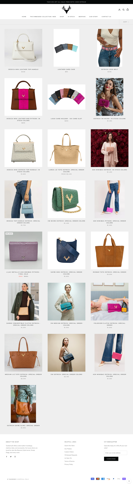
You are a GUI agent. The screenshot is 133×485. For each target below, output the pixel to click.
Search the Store (70, 446)
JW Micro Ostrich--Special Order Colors (66, 221)
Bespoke (82, 16)
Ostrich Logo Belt (109, 69)
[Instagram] (15, 456)
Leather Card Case (66, 69)
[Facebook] (6, 456)
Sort (125, 22)
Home (24, 16)
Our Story (93, 16)
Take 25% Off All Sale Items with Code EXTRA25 (66, 2)
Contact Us (106, 16)
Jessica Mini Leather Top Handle (23, 69)
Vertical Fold (23, 479)
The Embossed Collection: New (43, 16)
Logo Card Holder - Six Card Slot (66, 118)
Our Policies (68, 449)
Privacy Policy (69, 464)
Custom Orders (69, 452)
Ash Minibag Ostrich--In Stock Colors (109, 169)
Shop (62, 16)
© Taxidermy (11, 479)
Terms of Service (69, 461)
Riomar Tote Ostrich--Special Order (109, 272)
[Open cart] (127, 10)
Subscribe (111, 459)
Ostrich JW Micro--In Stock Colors (110, 118)
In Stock (71, 16)
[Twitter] (10, 456)
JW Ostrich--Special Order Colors (66, 374)
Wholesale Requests (71, 455)
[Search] (123, 10)
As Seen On (68, 458)
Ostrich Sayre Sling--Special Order (23, 425)
